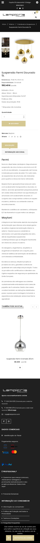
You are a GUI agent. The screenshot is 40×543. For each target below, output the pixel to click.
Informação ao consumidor (13, 507)
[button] (20, 367)
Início (4, 24)
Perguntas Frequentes (11, 523)
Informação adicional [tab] (14, 152)
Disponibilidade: (8, 83)
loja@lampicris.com (12, 414)
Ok (9, 538)
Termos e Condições (11, 518)
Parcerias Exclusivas (10, 494)
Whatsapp (12, 410)
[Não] (37, 533)
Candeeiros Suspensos (26, 24)
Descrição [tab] (9, 145)
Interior (11, 24)
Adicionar (15, 124)
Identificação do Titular (12, 435)
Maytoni (11, 133)
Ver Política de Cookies (23, 538)
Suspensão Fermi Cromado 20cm (20, 359)
